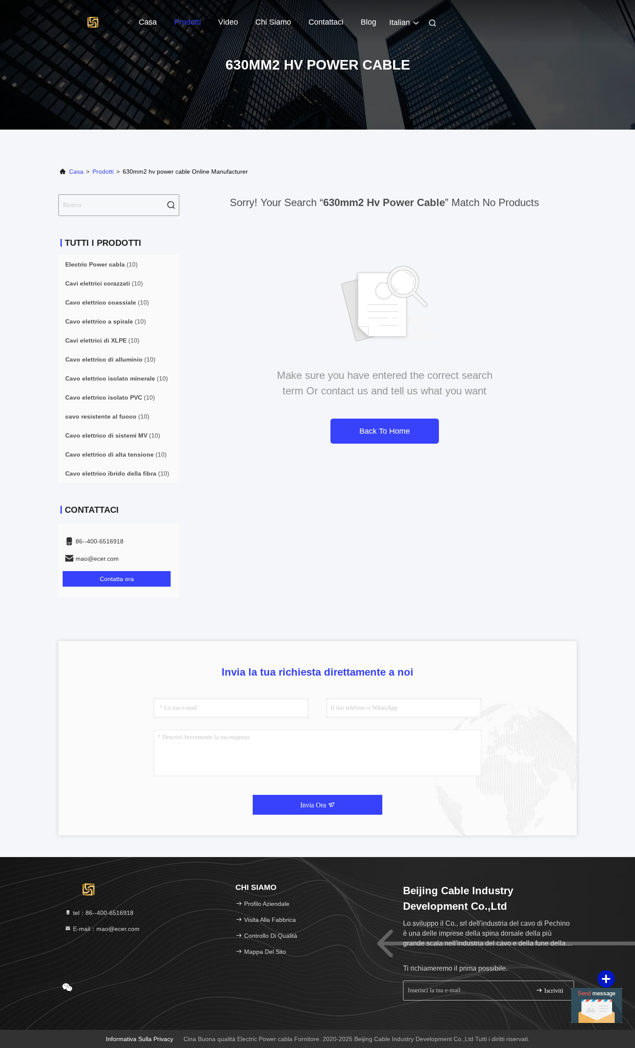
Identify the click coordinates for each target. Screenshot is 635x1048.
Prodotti (187, 22)
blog (368, 22)
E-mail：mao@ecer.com (105, 928)
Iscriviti (553, 991)
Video (228, 22)
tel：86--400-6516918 (102, 912)
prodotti (103, 171)
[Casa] (92, 21)
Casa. (77, 171)
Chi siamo (273, 22)
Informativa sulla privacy (139, 1038)
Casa (148, 22)
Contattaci (325, 22)
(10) (101, 264)
